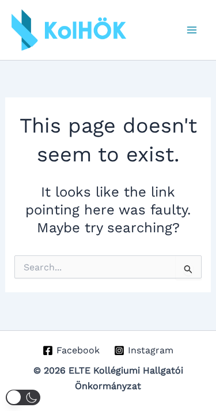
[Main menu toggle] (191, 30)
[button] (23, 397)
